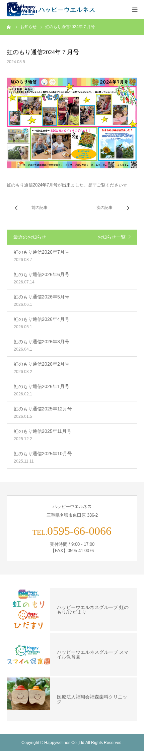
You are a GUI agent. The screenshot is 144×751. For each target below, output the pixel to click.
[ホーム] (9, 27)
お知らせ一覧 (111, 237)
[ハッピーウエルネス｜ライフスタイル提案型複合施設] (52, 9)
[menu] (134, 9)
